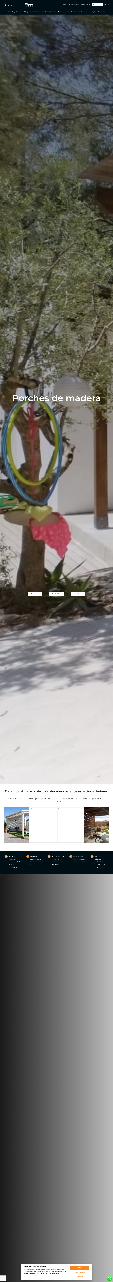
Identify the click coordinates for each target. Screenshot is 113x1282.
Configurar (80, 1276)
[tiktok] (12, 5)
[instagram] (5, 5)
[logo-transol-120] (29, 3)
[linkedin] (8, 5)
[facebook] (2, 5)
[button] (108, 4)
